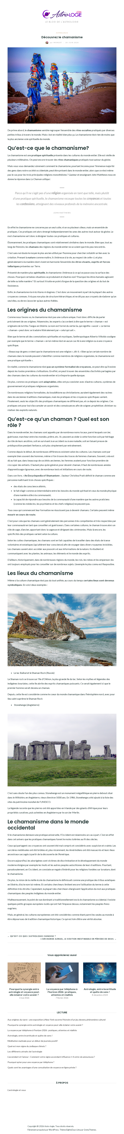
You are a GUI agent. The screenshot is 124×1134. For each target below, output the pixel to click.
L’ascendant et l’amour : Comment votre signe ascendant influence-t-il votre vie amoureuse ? (51, 1057)
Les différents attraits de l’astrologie (25, 1051)
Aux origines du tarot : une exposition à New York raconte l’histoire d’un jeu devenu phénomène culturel (57, 1019)
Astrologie (62, 33)
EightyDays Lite (73, 1130)
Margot (56, 42)
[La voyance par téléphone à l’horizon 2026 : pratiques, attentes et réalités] (62, 972)
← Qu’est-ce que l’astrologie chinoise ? (32, 936)
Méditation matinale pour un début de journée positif (32, 1041)
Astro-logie (49, 1126)
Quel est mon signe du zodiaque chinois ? (27, 1046)
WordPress (54, 1130)
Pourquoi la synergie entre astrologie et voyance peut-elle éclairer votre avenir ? (24, 992)
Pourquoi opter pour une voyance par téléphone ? (31, 1062)
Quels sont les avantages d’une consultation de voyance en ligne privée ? (42, 1067)
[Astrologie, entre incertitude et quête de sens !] (99, 972)
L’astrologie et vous (17, 1090)
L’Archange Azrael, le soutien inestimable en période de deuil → (78, 939)
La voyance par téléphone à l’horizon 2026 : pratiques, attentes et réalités (62, 992)
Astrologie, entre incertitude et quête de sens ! (100, 990)
